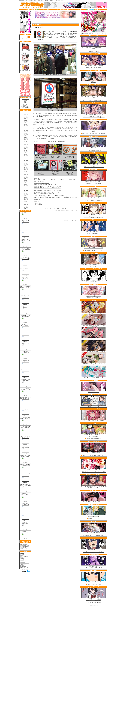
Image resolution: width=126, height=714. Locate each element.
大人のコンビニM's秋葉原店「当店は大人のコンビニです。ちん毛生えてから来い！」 (55, 197)
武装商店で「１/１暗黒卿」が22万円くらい (45, 184)
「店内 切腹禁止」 (56, 31)
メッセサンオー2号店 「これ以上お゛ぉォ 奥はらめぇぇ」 (49, 195)
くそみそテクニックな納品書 (41, 183)
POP (76, 210)
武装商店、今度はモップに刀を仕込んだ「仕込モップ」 (48, 186)
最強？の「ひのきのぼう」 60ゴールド (44, 181)
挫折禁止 (44, 119)
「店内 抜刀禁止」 (55, 34)
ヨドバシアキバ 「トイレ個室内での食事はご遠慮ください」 (49, 141)
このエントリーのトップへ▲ (71, 220)
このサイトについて (50, 208)
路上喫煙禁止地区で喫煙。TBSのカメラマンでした (47, 192)
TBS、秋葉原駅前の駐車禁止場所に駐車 (44, 193)
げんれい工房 (37, 203)
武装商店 (65, 74)
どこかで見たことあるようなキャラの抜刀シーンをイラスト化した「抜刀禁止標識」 (55, 179)
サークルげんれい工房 (71, 34)
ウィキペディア (37, 127)
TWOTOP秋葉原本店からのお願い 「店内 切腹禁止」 (48, 190)
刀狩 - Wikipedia (38, 204)
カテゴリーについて (61, 208)
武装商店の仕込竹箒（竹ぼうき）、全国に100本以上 (47, 188)
